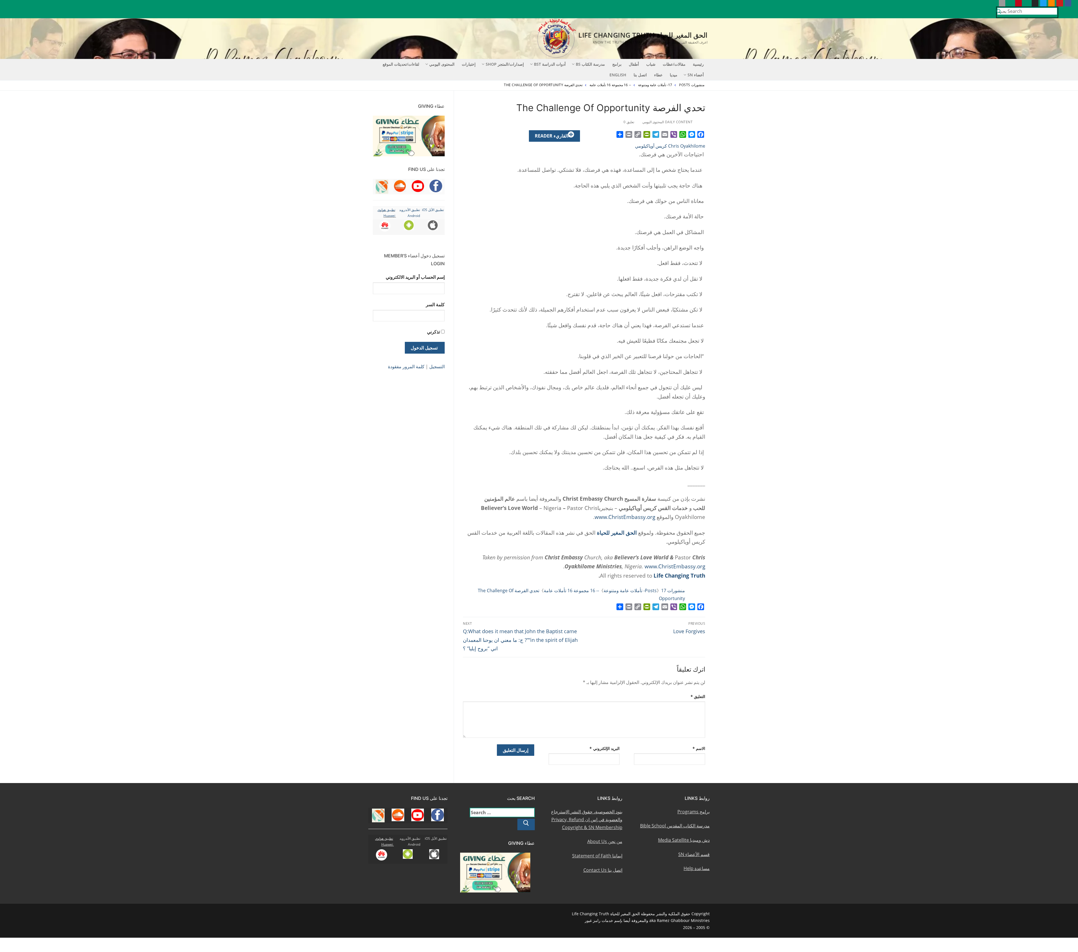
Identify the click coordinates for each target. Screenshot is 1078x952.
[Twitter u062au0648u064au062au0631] (1043, 3)
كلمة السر (435, 304)
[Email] (664, 134)
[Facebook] (700, 134)
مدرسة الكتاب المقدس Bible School (675, 826)
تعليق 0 (629, 122)
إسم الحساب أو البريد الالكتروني (415, 277)
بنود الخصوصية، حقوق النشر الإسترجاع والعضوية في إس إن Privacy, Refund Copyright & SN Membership (586, 819)
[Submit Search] (998, 12)
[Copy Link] (637, 134)
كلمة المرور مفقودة (406, 366)
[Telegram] (655, 134)
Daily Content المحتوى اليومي (668, 122)
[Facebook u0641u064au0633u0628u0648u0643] (1068, 3)
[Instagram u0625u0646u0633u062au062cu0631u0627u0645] (1035, 3)
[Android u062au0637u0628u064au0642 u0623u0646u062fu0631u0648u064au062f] (1010, 3)
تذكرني (433, 332)
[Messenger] (691, 134)
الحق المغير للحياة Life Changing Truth (642, 35)
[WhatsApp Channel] (1027, 3)
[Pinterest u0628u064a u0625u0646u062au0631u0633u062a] (1018, 3)
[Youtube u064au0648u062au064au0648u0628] (1059, 3)
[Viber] (673, 134)
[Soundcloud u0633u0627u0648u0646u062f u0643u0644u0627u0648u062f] (1051, 3)
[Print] (628, 134)
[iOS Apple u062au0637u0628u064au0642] (1002, 3)
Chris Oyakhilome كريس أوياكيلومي (670, 146)
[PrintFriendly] (646, 134)
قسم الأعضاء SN (694, 854)
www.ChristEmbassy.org (625, 516)
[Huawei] (993, 3)
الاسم (699, 748)
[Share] (619, 134)
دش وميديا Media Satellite (684, 840)
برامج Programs (693, 812)
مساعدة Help (697, 868)
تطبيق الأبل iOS (433, 209)
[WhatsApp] (682, 134)
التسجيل (437, 366)
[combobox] (1027, 11)
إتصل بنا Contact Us (602, 870)
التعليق (698, 696)
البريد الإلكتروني (605, 748)
